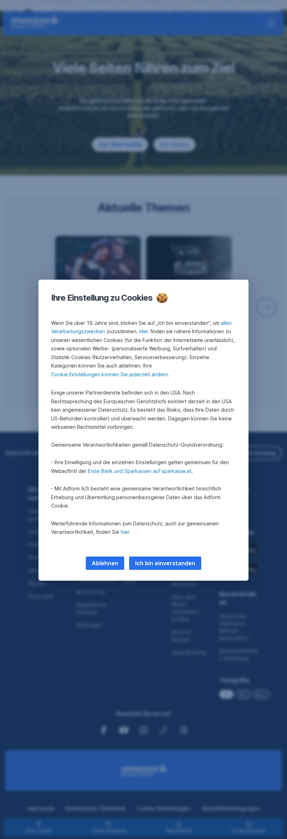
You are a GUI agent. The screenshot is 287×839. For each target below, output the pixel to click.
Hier (144, 331)
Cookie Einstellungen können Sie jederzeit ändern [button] (109, 374)
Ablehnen (105, 563)
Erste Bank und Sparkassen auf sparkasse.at (139, 471)
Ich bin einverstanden (165, 563)
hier (125, 532)
